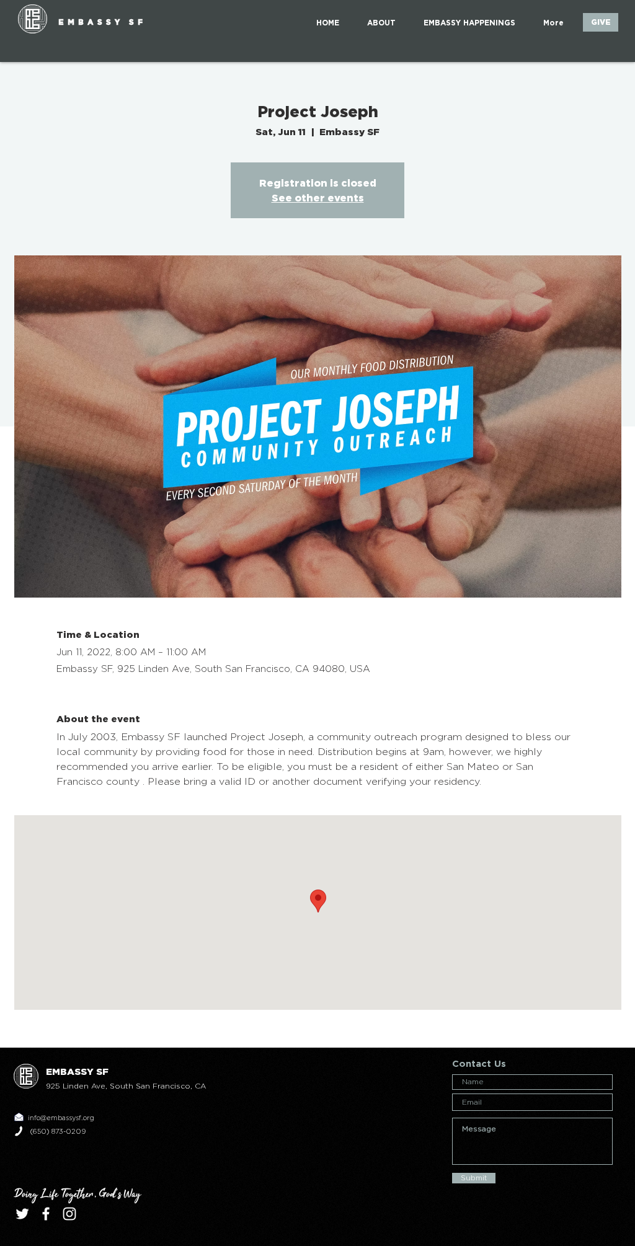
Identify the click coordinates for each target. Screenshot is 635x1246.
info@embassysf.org (61, 1117)
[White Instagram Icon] (69, 1213)
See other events (318, 197)
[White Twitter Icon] (22, 1213)
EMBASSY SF (102, 22)
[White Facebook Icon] (46, 1213)
